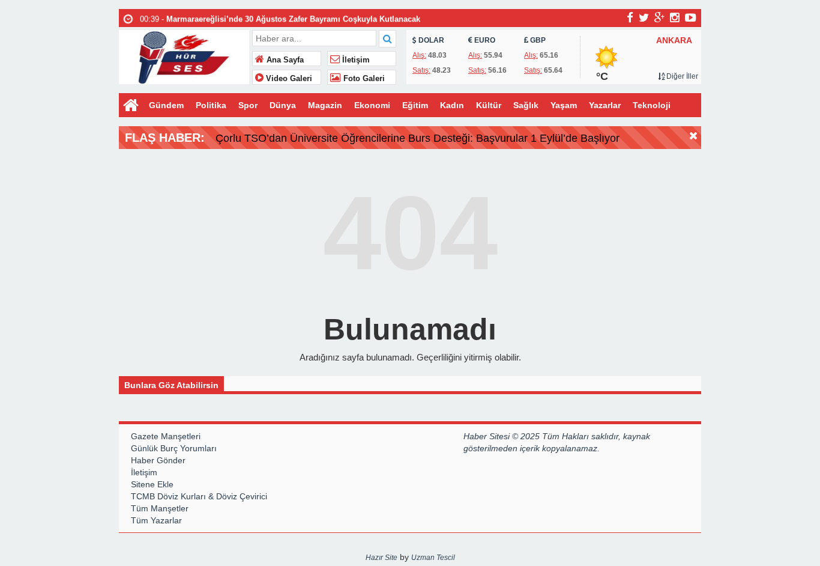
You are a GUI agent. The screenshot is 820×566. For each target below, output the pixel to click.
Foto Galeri (363, 79)
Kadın (452, 105)
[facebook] (630, 17)
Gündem (166, 105)
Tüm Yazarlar (156, 520)
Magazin (325, 105)
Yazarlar (605, 105)
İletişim (355, 60)
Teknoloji (652, 105)
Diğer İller (681, 76)
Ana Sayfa (284, 60)
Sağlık (525, 105)
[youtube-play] (690, 17)
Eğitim (415, 105)
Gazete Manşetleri (165, 436)
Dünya (283, 105)
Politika (211, 105)
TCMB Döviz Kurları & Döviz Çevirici (199, 496)
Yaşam (563, 105)
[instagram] (675, 17)
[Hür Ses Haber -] (184, 55)
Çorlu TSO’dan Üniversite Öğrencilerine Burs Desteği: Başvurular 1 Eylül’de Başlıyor (418, 138)
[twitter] (644, 17)
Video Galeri (288, 79)
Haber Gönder (158, 460)
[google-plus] (659, 17)
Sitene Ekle (152, 484)
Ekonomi (372, 105)
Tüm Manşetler (159, 508)
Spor (248, 105)
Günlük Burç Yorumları (174, 448)
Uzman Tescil (433, 557)
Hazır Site (381, 557)
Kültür (488, 105)
